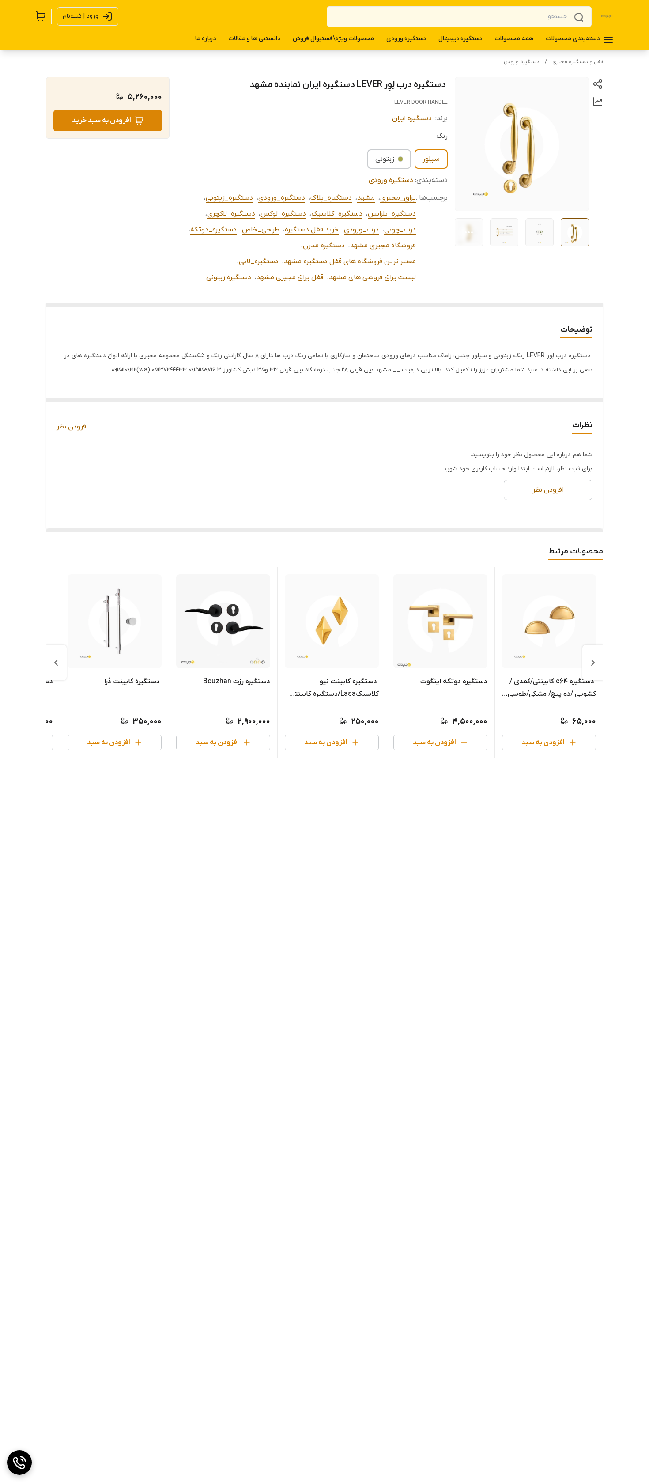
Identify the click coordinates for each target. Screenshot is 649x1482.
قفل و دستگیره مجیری (577, 61)
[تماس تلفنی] (19, 1462)
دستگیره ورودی (522, 61)
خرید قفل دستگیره (312, 229)
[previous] (593, 662)
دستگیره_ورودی (281, 197)
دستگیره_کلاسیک (336, 213)
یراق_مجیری (398, 197)
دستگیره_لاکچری (231, 213)
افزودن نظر (72, 426)
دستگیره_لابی (259, 261)
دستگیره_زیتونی (229, 197)
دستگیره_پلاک (331, 197)
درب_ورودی (361, 229)
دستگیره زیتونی (228, 277)
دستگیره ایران (412, 118)
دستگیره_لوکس (283, 213)
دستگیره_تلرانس (392, 213)
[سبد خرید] (40, 16)
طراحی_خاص (260, 229)
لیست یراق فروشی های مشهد (372, 277)
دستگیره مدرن (324, 245)
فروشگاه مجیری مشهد (383, 245)
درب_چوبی (400, 229)
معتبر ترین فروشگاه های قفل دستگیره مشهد (350, 261)
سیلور (431, 159)
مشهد (366, 197)
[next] (56, 662)
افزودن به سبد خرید (101, 120)
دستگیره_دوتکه (213, 229)
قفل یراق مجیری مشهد (290, 277)
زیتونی (384, 159)
